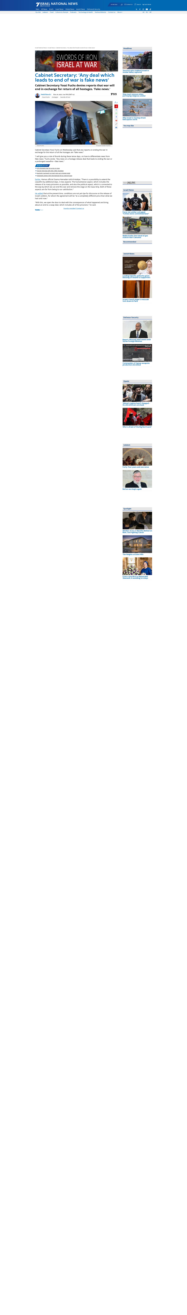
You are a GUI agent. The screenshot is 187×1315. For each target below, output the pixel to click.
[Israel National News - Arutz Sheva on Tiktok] (150, 9)
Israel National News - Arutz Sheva (51, 5)
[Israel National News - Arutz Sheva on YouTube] (147, 9)
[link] (137, 71)
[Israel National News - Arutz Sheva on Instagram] (143, 9)
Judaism (45, 12)
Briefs (51, 9)
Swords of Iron (65, 97)
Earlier (37, 179)
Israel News (59, 9)
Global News (69, 9)
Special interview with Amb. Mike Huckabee (50, 171)
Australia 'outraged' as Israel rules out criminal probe (53, 173)
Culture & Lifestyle (61, 12)
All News (44, 9)
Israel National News (41, 48)
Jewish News (80, 9)
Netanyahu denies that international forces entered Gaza (54, 176)
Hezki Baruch (46, 94)
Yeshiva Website (100, 12)
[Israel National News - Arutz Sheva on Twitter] (136, 9)
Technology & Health (85, 12)
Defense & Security (93, 9)
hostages (55, 97)
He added (39, 193)
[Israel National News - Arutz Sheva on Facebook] (140, 9)
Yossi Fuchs (46, 97)
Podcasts (73, 12)
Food (51, 12)
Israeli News (51, 48)
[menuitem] (37, 9)
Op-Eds (38, 12)
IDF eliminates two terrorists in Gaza (48, 168)
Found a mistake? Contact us (74, 208)
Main (37, 9)
